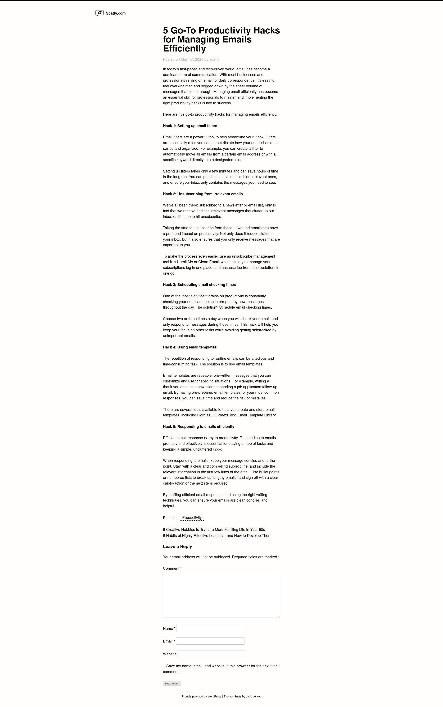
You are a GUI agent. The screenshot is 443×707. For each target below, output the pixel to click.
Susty (237, 696)
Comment (172, 568)
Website (170, 653)
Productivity (192, 517)
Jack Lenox (253, 696)
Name (169, 628)
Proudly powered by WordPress (202, 696)
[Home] (99, 16)
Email (169, 641)
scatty (214, 59)
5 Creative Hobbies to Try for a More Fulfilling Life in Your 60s (214, 529)
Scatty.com (116, 13)
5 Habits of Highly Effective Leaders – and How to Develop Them (217, 535)
